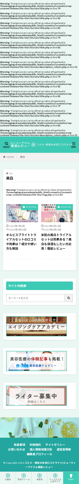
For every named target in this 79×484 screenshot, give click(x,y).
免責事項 (19, 444)
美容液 (39, 479)
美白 (22, 156)
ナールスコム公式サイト (55, 480)
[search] (69, 298)
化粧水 (8, 479)
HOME (10, 156)
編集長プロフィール (39, 454)
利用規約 (35, 444)
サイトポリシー (55, 444)
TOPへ (71, 479)
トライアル (31, 207)
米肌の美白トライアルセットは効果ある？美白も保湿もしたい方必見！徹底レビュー (56, 241)
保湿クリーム (24, 479)
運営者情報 (64, 449)
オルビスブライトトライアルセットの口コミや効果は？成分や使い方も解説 (21, 241)
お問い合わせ (16, 449)
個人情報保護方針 (41, 449)
